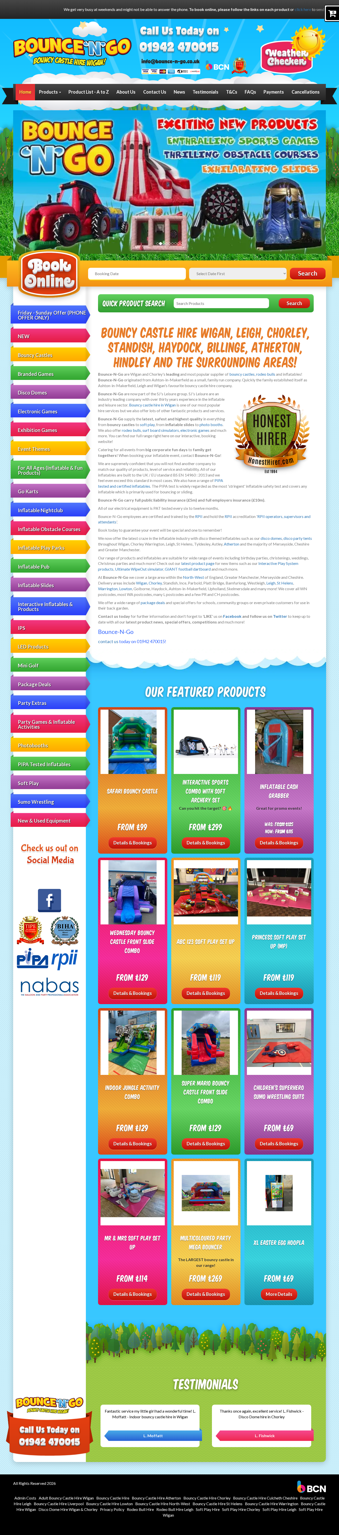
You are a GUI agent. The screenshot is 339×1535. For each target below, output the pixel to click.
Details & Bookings (132, 842)
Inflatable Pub (33, 567)
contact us (108, 641)
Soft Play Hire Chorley (241, 1509)
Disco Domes (32, 393)
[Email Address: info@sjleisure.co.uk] (170, 61)
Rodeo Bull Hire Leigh (174, 1509)
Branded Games (36, 374)
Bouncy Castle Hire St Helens (217, 1503)
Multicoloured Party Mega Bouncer (205, 1242)
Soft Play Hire (208, 1509)
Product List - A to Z (88, 92)
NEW (24, 336)
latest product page (197, 563)
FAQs (250, 92)
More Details (279, 1294)
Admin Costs (25, 1498)
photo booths (211, 424)
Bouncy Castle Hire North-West (162, 1503)
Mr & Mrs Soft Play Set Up (133, 1242)
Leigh (270, 583)
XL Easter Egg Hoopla (279, 1242)
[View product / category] (169, 183)
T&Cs (231, 92)
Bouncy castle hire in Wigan (152, 404)
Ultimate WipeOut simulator (139, 569)
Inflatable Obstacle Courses (49, 529)
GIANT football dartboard (188, 569)
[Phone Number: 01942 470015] (179, 48)
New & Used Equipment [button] (44, 821)
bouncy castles (242, 374)
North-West (194, 577)
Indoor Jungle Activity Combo (132, 1092)
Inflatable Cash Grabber (279, 791)
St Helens (285, 583)
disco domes (271, 538)
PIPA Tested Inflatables (44, 764)
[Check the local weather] (293, 49)
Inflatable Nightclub (40, 510)
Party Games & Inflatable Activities (46, 724)
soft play (147, 424)
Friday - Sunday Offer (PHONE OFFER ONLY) (52, 315)
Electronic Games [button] (37, 411)
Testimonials (205, 92)
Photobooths (33, 745)
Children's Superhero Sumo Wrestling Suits (279, 1092)
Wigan (141, 583)
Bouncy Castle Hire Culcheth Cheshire (265, 1498)
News (179, 92)
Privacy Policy (112, 1509)
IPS (21, 628)
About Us (126, 92)
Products (49, 92)
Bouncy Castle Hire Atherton (156, 1498)
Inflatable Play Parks (41, 548)
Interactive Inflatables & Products (45, 606)
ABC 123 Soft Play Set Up (206, 941)
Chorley (155, 583)
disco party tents (297, 538)
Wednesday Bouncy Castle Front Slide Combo (132, 941)
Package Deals (34, 684)
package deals (153, 602)
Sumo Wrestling (36, 802)
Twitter (280, 616)
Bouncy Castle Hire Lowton (109, 1503)
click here (189, 9)
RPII (199, 516)
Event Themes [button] (34, 449)
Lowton (125, 588)
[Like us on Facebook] (49, 900)
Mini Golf (28, 665)
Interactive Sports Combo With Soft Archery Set (206, 791)
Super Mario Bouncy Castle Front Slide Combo (206, 1092)
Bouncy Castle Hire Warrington (271, 1503)
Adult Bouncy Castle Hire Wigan (66, 1498)
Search (307, 273)
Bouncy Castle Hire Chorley (207, 1498)
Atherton (231, 544)
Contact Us (154, 92)
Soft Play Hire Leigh (279, 1509)
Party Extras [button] (32, 703)
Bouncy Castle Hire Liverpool (59, 1503)
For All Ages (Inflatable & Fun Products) (50, 470)
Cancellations (306, 92)
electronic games (194, 430)
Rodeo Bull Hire (140, 1509)
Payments (274, 92)
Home (25, 92)
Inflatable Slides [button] (36, 585)
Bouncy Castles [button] (35, 355)
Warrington (108, 588)
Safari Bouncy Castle (132, 791)
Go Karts (28, 491)
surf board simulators (160, 430)
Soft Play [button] (28, 783)
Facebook (232, 616)
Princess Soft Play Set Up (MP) (279, 941)
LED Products (33, 647)
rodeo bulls (265, 374)
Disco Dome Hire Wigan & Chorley (68, 1509)
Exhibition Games (37, 430)
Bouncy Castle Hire (112, 1498)
